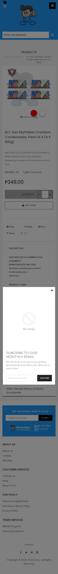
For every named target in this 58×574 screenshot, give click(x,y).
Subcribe (44, 378)
